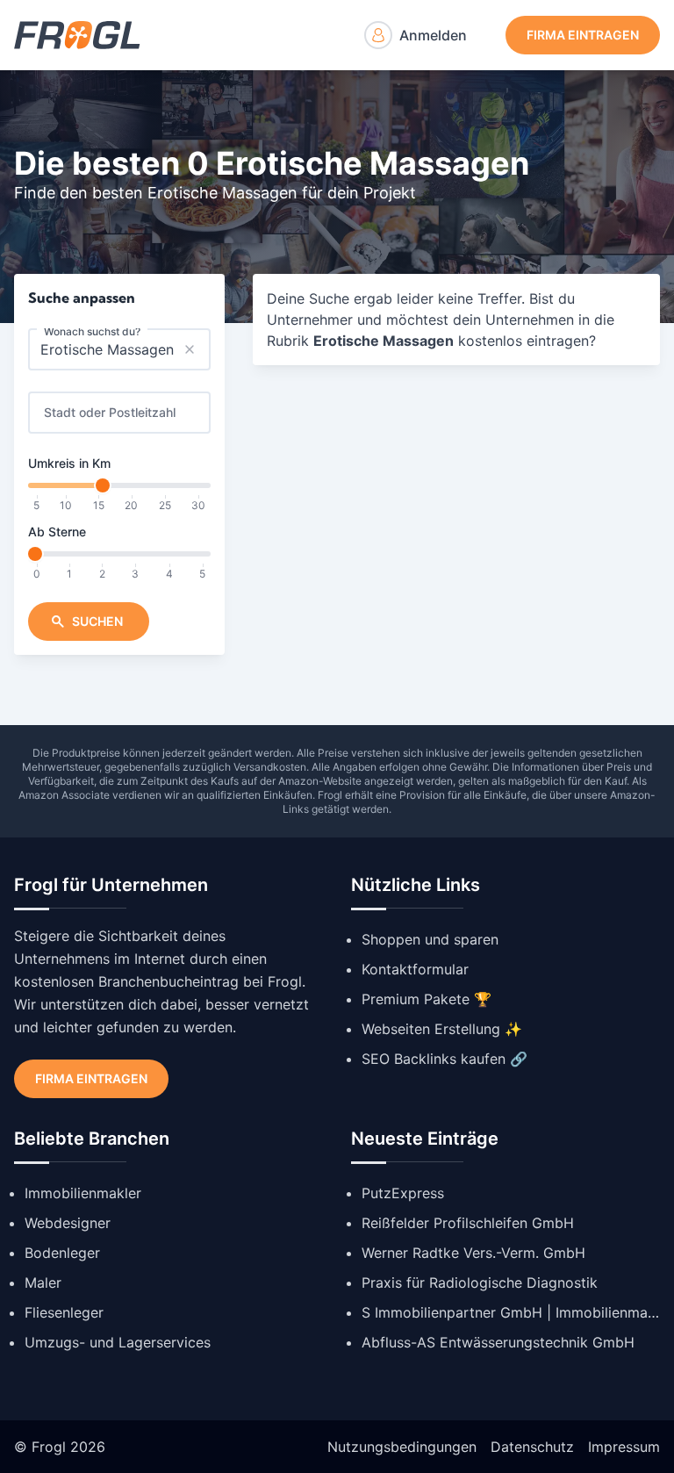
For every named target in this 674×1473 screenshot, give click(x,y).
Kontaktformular (415, 969)
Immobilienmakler (83, 1193)
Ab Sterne (57, 531)
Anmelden (433, 35)
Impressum (624, 1446)
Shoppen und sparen (430, 939)
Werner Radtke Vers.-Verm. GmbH (473, 1252)
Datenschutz (532, 1446)
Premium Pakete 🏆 (426, 999)
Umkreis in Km (69, 463)
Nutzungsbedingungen (402, 1446)
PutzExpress (403, 1193)
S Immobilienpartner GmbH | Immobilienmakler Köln (511, 1312)
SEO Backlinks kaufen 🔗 (444, 1058)
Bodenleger (62, 1252)
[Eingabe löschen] (189, 349)
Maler (43, 1282)
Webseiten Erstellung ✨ (442, 1029)
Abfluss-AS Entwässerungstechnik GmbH (498, 1342)
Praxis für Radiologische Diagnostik (480, 1282)
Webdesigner (68, 1223)
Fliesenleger (64, 1312)
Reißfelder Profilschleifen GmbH (468, 1223)
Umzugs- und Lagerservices (118, 1342)
